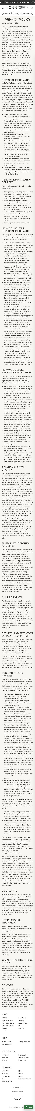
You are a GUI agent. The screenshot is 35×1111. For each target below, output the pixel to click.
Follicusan (5, 1057)
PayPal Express (6, 1044)
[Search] (7, 7)
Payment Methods (7, 1020)
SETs (16, 13)
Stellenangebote (7, 1081)
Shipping (21, 1020)
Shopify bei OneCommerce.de (17, 1107)
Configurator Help (24, 1041)
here (28, 428)
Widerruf (17, 1099)
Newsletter (5, 1071)
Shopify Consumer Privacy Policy (20, 529)
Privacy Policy (23, 1023)
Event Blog (5, 1073)
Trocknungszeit (23, 1057)
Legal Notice (22, 1018)
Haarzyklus (5, 1055)
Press (20, 1076)
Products (6, 13)
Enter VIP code (6, 1041)
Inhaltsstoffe (22, 1060)
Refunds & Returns (7, 1026)
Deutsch (21, 1028)
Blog (19, 1071)
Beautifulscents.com (24, 1079)
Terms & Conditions (8, 1023)
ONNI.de (19, 1087)
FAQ (19, 1026)
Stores (20, 1073)
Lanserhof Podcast (8, 1076)
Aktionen (4, 1060)
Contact (4, 1018)
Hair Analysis (27, 13)
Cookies (4, 1028)
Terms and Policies (17, 1091)
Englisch (4, 1031)
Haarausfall (22, 1055)
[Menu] (2, 7)
